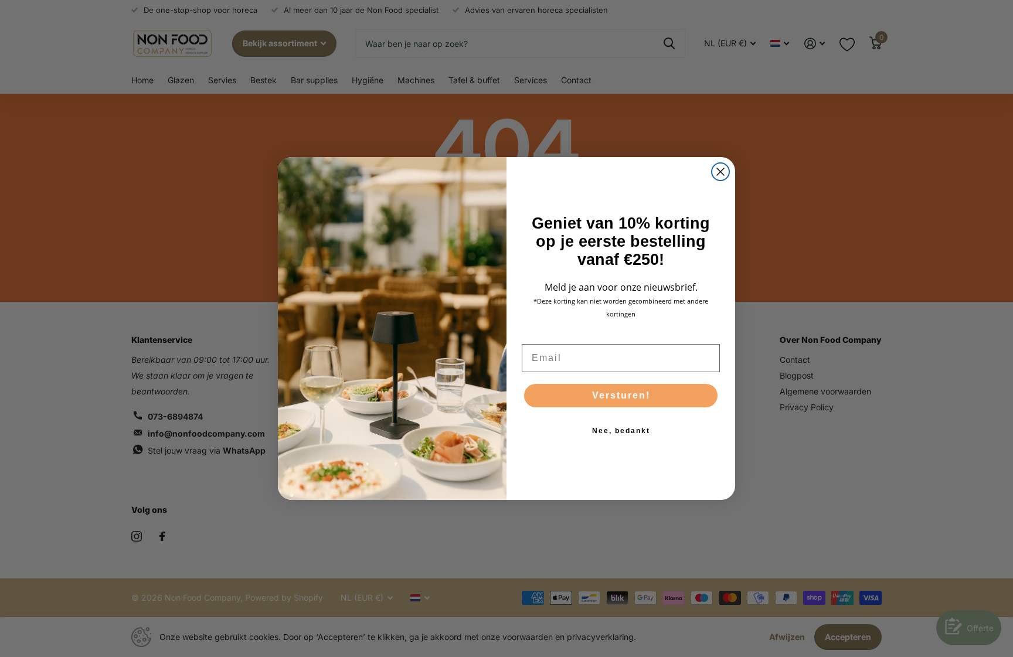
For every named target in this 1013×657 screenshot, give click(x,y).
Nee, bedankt (621, 431)
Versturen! (621, 395)
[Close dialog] (720, 172)
